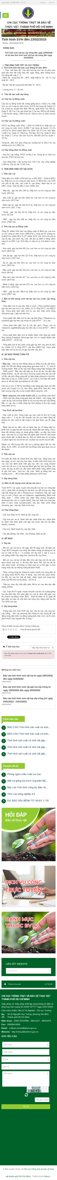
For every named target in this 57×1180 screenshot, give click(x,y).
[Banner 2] (28, 834)
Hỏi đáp (43, 2)
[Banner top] (28, 33)
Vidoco (47, 1176)
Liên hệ (51, 2)
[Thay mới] (26, 1095)
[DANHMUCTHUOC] (28, 932)
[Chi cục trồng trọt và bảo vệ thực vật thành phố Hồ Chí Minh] (28, 13)
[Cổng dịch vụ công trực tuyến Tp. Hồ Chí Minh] (28, 886)
